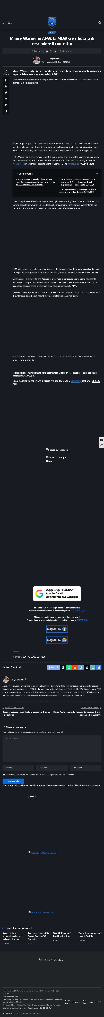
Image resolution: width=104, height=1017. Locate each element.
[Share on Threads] (87, 667)
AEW (25, 657)
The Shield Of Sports (42, 991)
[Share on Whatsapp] (6, 86)
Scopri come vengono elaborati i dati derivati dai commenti (74, 785)
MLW (43, 657)
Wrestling (18, 164)
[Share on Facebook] (43, 51)
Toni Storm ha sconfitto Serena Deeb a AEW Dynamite (38, 936)
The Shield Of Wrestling (12, 1005)
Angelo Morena (56, 58)
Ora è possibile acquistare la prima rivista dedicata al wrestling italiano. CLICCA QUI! (77, 190)
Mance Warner (34, 657)
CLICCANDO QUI (78, 610)
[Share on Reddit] (6, 92)
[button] (5, 22)
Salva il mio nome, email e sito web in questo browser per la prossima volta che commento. (40, 775)
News (52, 32)
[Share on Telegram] (6, 99)
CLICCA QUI (29, 375)
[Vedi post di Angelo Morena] (36, 60)
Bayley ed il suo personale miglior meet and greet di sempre (13, 936)
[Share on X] (47, 51)
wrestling (76, 380)
